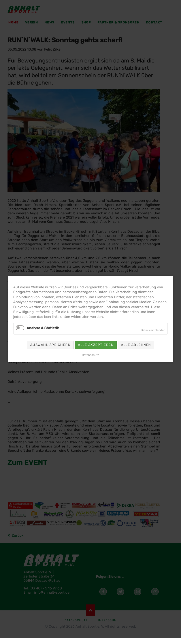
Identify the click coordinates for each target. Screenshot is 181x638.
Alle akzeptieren (95, 345)
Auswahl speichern (50, 345)
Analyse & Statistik (43, 328)
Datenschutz (90, 355)
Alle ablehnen (136, 345)
